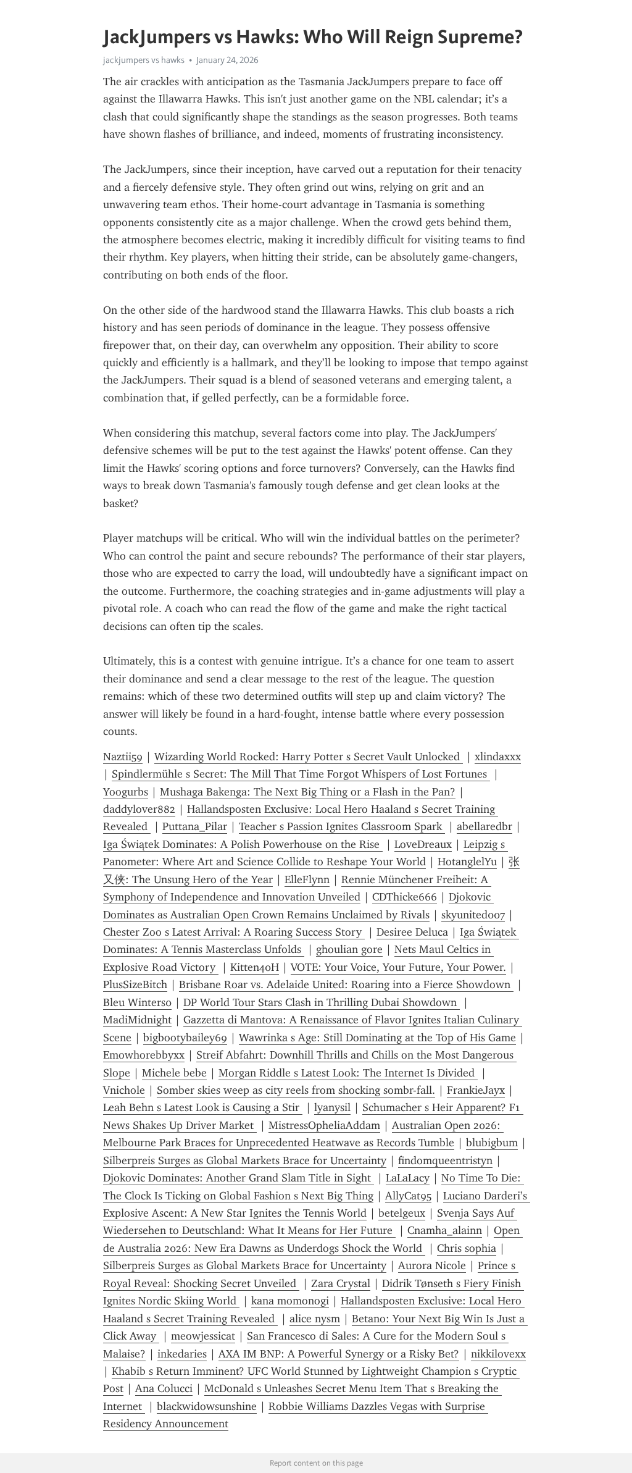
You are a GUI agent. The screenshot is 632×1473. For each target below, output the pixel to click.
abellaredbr (484, 826)
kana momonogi (290, 1300)
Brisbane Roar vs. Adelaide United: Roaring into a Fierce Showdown (346, 984)
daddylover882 (139, 809)
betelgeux (401, 1213)
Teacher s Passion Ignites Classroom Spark (342, 826)
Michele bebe (174, 1073)
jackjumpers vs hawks (144, 59)
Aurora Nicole (432, 1265)
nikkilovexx (498, 1354)
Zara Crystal (340, 1283)
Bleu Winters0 (137, 1002)
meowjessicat (203, 1336)
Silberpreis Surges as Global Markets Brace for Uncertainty (244, 1160)
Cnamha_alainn (444, 1230)
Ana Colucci (164, 1388)
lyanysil (332, 1107)
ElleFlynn (307, 879)
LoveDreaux (423, 844)
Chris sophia (466, 1248)
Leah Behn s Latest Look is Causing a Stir (202, 1107)
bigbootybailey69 (185, 1037)
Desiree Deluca (412, 932)
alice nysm (314, 1318)
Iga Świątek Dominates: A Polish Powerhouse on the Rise (243, 844)
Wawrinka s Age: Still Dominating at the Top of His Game (377, 1037)
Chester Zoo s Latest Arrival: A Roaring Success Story (234, 932)
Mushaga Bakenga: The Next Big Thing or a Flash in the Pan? (307, 792)
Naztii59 (123, 756)
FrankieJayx (476, 1090)
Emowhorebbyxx (144, 1055)
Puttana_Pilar (194, 826)
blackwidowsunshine (207, 1406)
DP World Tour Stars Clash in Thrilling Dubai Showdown (321, 1002)
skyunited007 (473, 914)
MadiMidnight (137, 1019)
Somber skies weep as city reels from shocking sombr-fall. (296, 1090)
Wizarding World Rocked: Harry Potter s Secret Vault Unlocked (308, 756)
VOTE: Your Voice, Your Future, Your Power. (398, 967)
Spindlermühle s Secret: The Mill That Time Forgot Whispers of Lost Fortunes (301, 774)
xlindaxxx (498, 756)
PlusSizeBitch (135, 984)
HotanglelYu (467, 861)
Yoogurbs (125, 792)
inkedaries (182, 1354)
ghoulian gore (349, 949)
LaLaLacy (408, 1178)
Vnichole (124, 1090)
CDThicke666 (404, 897)
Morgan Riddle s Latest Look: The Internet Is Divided (348, 1073)
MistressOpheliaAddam (324, 1125)
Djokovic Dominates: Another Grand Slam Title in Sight (238, 1178)
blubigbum (492, 1142)
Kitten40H (254, 967)
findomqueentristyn (445, 1160)
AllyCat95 (408, 1195)
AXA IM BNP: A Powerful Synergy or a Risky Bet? (338, 1354)
